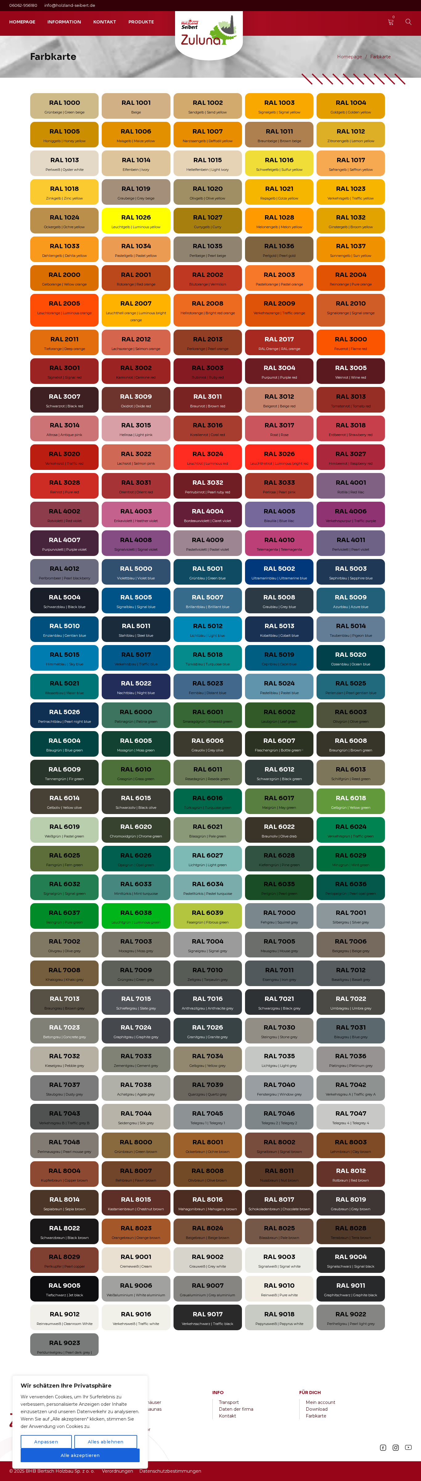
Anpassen (46, 1442)
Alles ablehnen (106, 1442)
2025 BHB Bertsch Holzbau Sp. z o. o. (54, 1471)
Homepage (349, 57)
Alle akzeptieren (80, 1455)
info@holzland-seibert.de (69, 5)
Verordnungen (117, 1471)
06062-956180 (23, 5)
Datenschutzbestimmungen (170, 1471)
